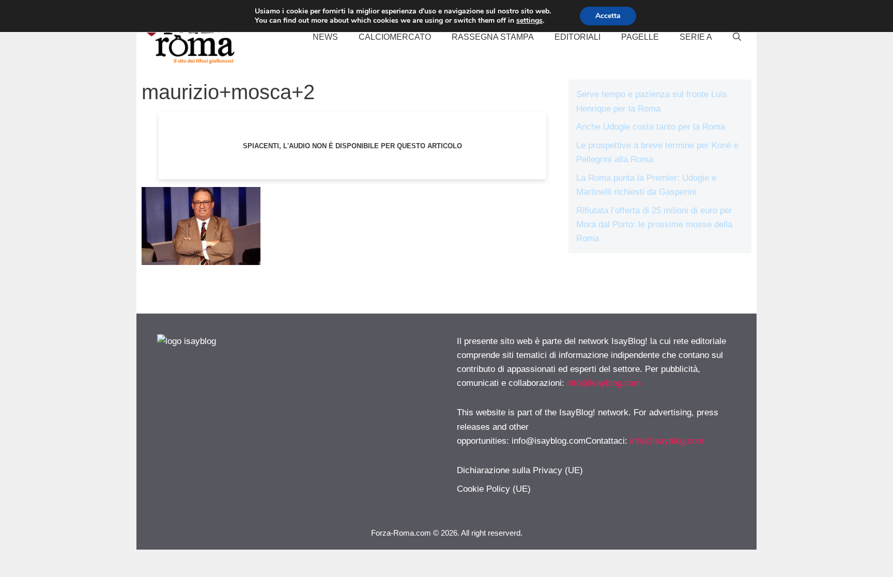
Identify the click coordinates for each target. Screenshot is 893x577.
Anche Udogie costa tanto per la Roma (650, 127)
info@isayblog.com (604, 383)
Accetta (608, 16)
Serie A (696, 37)
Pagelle (640, 37)
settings (529, 20)
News (325, 37)
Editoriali (578, 37)
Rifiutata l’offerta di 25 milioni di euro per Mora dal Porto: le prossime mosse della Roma (654, 224)
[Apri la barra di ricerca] (736, 37)
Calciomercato (395, 37)
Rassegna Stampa (493, 37)
